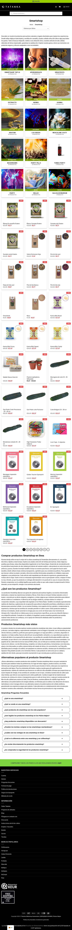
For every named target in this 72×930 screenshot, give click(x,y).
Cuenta (3, 775)
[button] (60, 7)
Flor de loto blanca (32, 285)
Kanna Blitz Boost (56, 316)
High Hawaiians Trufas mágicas (34, 443)
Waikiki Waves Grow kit (10, 377)
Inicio (31, 24)
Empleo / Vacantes (7, 827)
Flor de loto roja (55, 285)
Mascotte (4, 864)
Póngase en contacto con (9, 816)
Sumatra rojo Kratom (56, 223)
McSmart (4, 874)
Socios (3, 833)
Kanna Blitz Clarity (56, 346)
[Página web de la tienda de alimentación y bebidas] (9, 886)
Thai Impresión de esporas (35, 539)
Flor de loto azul (55, 254)
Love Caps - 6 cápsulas (57, 442)
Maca (28, 316)
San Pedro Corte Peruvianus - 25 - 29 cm (12, 410)
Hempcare (4, 850)
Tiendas (3, 837)
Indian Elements (6, 854)
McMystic (4, 871)
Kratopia (4, 861)
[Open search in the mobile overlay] (36, 13)
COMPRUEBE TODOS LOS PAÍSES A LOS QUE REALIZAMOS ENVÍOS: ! (36, 763)
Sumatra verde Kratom (10, 254)
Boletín (3, 830)
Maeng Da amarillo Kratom (11, 223)
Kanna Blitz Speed (32, 346)
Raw (2, 878)
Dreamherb (6, 316)
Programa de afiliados (8, 810)
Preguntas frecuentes (8, 782)
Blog (2, 813)
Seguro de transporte (7, 792)
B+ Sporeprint (54, 507)
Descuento (4, 820)
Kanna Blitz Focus (8, 346)
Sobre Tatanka (5, 806)
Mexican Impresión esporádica (56, 475)
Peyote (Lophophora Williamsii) (33, 378)
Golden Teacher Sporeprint (35, 474)
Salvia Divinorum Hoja (34, 254)
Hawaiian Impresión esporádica (9, 540)
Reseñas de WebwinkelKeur (35, 925)
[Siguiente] (48, 549)
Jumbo (3, 857)
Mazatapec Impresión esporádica (9, 475)
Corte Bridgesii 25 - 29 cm (58, 409)
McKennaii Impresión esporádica (9, 508)
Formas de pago (6, 786)
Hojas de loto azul (8, 285)
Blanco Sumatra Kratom (34, 223)
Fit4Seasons (5, 847)
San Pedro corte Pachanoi (35, 409)
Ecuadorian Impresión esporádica (33, 508)
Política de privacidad (29, 919)
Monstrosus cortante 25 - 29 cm (11, 443)
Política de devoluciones (9, 789)
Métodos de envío (6, 796)
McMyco (3, 867)
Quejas (3, 779)
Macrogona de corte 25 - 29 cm (58, 378)
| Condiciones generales (42, 919)
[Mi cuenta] (56, 6)
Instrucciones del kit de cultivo (10, 823)
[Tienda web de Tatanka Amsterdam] (11, 6)
